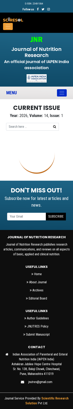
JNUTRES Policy (37, 326)
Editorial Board (37, 298)
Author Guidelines (37, 318)
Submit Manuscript (37, 334)
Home (37, 274)
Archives (37, 290)
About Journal (37, 282)
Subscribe (55, 216)
